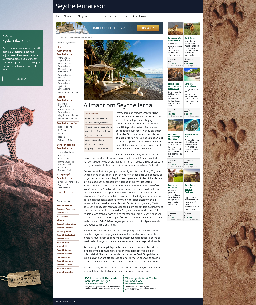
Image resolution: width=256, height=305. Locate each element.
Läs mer (21, 79)
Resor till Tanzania (64, 254)
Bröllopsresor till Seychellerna (66, 110)
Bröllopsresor (62, 213)
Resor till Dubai (63, 242)
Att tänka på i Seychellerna (64, 59)
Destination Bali (63, 257)
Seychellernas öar (67, 123)
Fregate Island (65, 126)
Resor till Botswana (65, 261)
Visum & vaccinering (68, 92)
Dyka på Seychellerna (68, 181)
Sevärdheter (111, 16)
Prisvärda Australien (172, 186)
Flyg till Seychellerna (68, 115)
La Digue (62, 130)
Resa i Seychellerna (67, 118)
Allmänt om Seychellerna (96, 118)
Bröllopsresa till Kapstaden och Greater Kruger (102, 280)
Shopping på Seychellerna (64, 81)
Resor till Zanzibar (64, 265)
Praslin (61, 136)
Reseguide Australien (66, 209)
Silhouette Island (66, 140)
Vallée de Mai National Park (64, 168)
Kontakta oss (139, 16)
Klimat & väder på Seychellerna (66, 64)
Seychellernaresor (81, 6)
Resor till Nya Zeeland (66, 235)
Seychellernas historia (64, 76)
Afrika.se (60, 220)
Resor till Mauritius (65, 205)
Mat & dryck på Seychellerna (65, 70)
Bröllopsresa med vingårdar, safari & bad (175, 86)
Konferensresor (63, 216)
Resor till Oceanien (64, 268)
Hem (57, 16)
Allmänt (68, 16)
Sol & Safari (190, 38)
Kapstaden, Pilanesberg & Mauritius (174, 136)
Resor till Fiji (62, 246)
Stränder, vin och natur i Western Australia (190, 188)
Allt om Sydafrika (64, 231)
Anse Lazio (63, 155)
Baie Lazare (63, 158)
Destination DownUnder (67, 224)
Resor (95, 16)
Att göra (82, 16)
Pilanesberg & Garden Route (174, 39)
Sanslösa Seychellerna (190, 85)
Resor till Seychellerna (64, 105)
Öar (125, 16)
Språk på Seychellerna (64, 87)
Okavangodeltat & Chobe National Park (141, 280)
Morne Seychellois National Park (67, 163)
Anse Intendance (66, 151)
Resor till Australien (65, 272)
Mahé (60, 133)
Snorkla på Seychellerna (64, 186)
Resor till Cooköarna (65, 228)
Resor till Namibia (64, 250)
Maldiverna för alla (191, 135)
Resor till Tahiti (63, 239)
